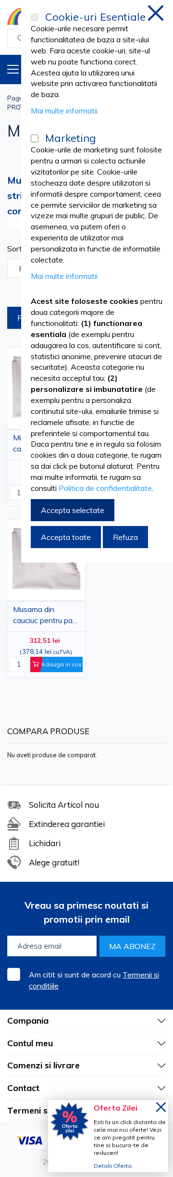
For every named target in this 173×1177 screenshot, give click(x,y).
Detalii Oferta (113, 1165)
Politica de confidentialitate (105, 488)
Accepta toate (66, 537)
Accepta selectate (72, 510)
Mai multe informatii (64, 110)
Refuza (125, 537)
